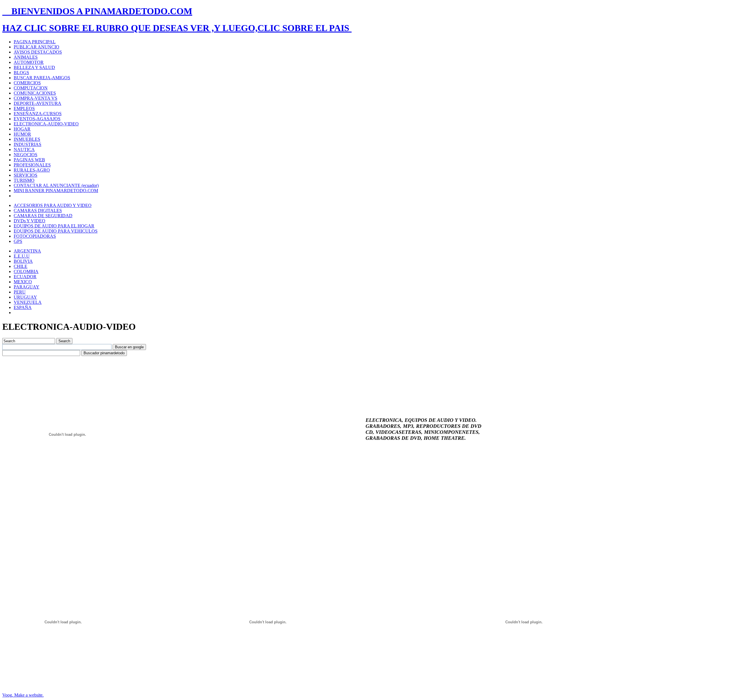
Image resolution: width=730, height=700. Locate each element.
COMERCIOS (27, 82)
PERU (20, 292)
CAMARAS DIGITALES (38, 210)
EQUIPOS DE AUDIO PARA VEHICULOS (56, 231)
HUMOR (22, 134)
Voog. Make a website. (23, 695)
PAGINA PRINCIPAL (35, 41)
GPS (18, 241)
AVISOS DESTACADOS (38, 52)
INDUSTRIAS (27, 144)
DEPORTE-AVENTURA (37, 103)
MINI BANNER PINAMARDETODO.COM (56, 190)
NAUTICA (24, 149)
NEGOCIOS (25, 154)
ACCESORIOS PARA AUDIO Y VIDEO (53, 205)
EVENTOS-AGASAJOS (37, 118)
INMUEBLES (27, 139)
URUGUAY (25, 297)
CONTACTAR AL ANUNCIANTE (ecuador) (56, 185)
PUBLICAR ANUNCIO (36, 46)
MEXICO (23, 281)
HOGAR (22, 129)
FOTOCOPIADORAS (35, 236)
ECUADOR (25, 276)
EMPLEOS (24, 108)
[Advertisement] (106, 369)
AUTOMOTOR (29, 62)
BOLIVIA (23, 261)
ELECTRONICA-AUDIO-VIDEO (46, 123)
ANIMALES (26, 57)
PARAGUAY (26, 286)
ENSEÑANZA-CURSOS (38, 113)
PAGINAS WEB (29, 159)
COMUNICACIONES (35, 93)
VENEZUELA (28, 302)
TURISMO (24, 180)
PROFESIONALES (32, 164)
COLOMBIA (26, 271)
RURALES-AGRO (32, 170)
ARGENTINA (27, 251)
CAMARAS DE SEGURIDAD (43, 215)
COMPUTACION (31, 88)
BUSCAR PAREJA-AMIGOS (42, 77)
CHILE (20, 266)
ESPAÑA (23, 307)
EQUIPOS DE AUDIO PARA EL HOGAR (54, 225)
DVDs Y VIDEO (29, 220)
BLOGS (21, 72)
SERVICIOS (25, 175)
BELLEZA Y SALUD (34, 67)
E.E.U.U (22, 256)
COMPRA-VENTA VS (35, 98)
